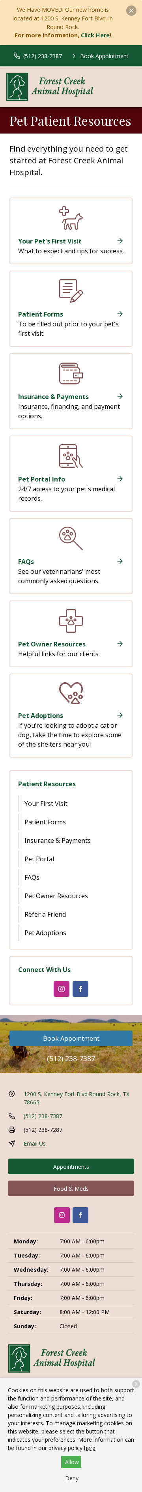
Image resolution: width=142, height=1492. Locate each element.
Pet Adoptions (45, 932)
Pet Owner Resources (56, 896)
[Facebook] (80, 989)
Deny (71, 1478)
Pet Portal (39, 859)
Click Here (95, 35)
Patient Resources (47, 784)
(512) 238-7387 (71, 1058)
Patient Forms (45, 822)
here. (90, 1448)
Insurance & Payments (57, 840)
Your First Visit (45, 803)
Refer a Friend (45, 914)
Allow (72, 1462)
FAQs (31, 877)
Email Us (35, 1143)
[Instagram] (61, 989)
